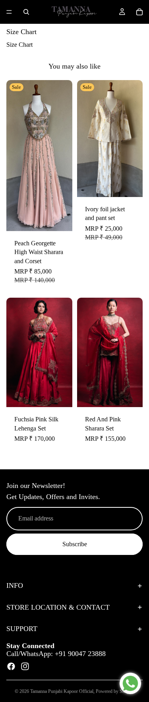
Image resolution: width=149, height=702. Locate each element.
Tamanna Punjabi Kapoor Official (61, 691)
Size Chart (19, 44)
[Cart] (139, 12)
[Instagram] (25, 666)
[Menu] (9, 12)
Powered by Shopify (115, 691)
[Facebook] (11, 666)
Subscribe (74, 544)
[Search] (26, 12)
